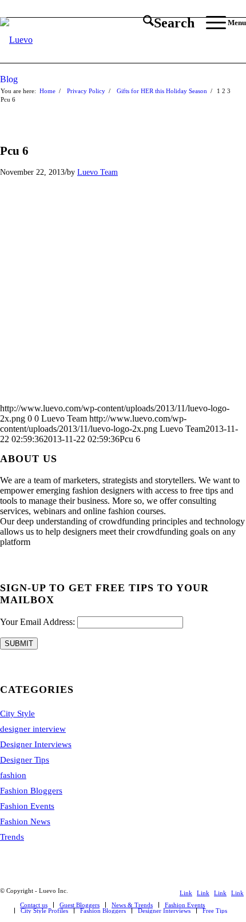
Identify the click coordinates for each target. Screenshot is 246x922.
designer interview (33, 728)
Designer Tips (24, 759)
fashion (13, 775)
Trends (12, 836)
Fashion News (25, 821)
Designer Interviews (36, 744)
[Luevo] (98, 40)
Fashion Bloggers (31, 790)
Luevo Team (97, 172)
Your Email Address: (37, 622)
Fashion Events (27, 806)
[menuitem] (163, 23)
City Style (17, 713)
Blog (9, 79)
